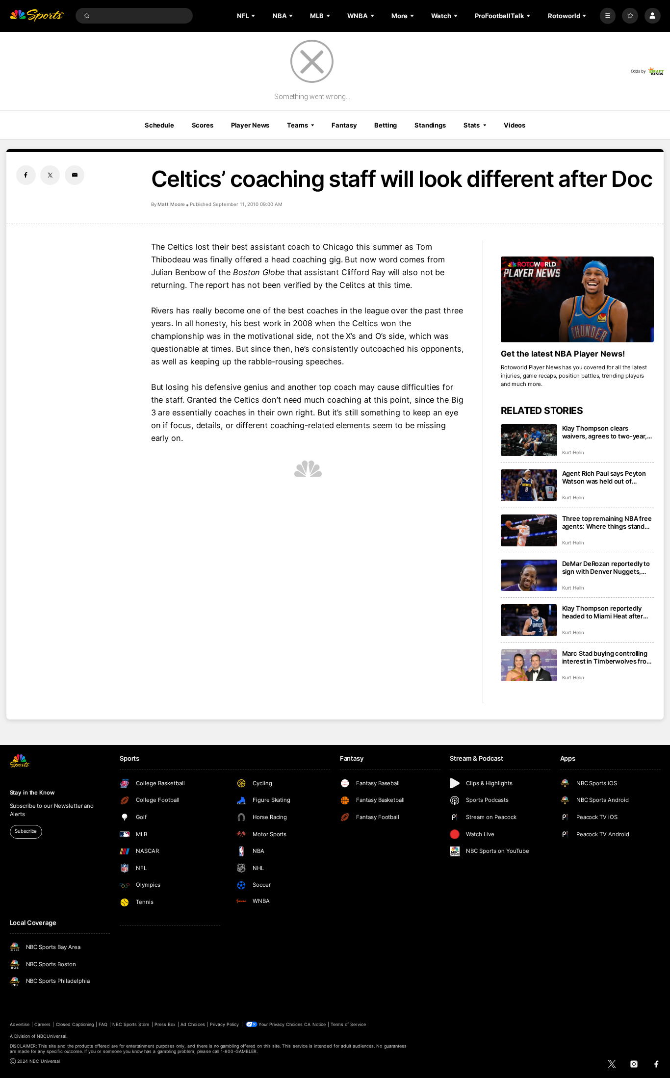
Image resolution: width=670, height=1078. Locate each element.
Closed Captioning (75, 1024)
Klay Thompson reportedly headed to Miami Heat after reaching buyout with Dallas (603, 612)
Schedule (159, 125)
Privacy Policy (224, 1024)
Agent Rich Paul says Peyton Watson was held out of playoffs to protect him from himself (604, 477)
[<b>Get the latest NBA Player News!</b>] (577, 300)
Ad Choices (192, 1024)
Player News (250, 125)
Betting (385, 125)
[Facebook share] (26, 175)
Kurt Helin (573, 452)
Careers (42, 1024)
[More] (608, 16)
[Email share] (74, 175)
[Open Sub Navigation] (254, 16)
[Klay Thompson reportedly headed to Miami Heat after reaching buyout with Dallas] (529, 620)
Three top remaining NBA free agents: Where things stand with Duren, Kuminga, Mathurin (607, 522)
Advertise (19, 1024)
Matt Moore (171, 204)
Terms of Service (348, 1024)
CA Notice (314, 1024)
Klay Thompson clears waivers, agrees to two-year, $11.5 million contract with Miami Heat (604, 432)
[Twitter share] (50, 175)
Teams (297, 125)
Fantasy (344, 125)
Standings (430, 125)
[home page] (37, 16)
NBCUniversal (51, 1036)
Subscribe (26, 831)
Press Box (165, 1024)
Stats (472, 125)
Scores (202, 125)
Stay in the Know (32, 792)
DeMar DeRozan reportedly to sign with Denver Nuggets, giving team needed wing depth (606, 567)
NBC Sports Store (131, 1024)
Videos (514, 125)
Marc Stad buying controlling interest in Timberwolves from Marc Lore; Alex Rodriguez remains (607, 657)
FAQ (103, 1024)
